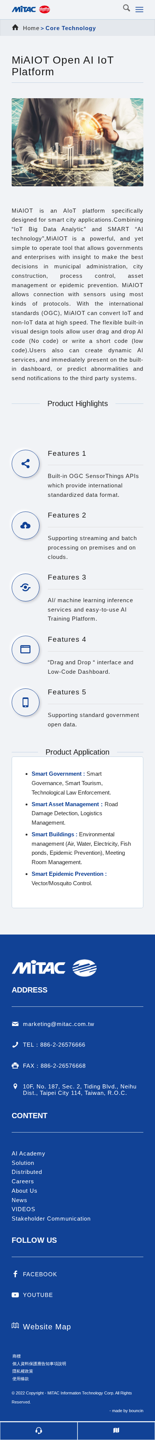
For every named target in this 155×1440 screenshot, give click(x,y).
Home (31, 28)
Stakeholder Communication (51, 1218)
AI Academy (29, 1153)
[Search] (122, 9)
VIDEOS (23, 1209)
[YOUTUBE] (15, 1295)
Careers (23, 1181)
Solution (23, 1163)
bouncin (136, 1410)
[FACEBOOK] (15, 1274)
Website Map (47, 1327)
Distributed (27, 1172)
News (19, 1200)
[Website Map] (15, 1325)
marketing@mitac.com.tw (58, 1024)
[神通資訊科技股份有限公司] (64, 9)
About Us (25, 1190)
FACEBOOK (40, 1274)
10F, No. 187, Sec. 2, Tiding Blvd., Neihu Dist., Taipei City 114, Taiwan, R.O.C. (80, 1089)
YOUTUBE (38, 1295)
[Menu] (139, 9)
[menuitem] (122, 9)
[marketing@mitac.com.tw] (15, 1024)
